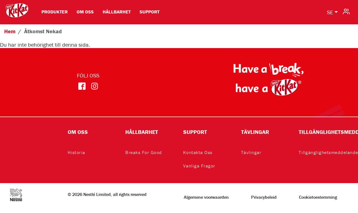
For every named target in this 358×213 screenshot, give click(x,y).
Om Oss (85, 12)
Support (149, 12)
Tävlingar (251, 152)
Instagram (94, 86)
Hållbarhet (117, 12)
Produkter (54, 12)
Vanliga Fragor (199, 166)
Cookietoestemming (318, 197)
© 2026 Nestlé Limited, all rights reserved (107, 194)
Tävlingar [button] (255, 131)
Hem (9, 31)
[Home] (17, 7)
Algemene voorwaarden (206, 197)
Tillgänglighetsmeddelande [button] (323, 131)
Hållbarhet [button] (141, 131)
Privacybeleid (264, 197)
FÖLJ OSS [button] (88, 75)
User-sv (346, 11)
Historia (76, 152)
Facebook (82, 86)
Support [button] (195, 131)
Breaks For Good (143, 152)
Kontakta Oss (198, 152)
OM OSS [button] (78, 131)
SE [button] (330, 12)
